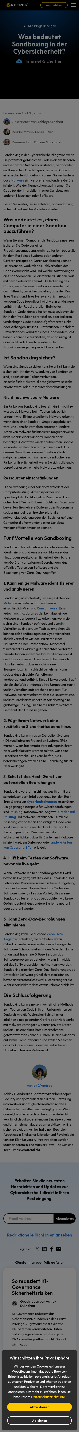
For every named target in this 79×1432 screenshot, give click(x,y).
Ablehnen (39, 1420)
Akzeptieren (39, 1407)
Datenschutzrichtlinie (48, 1397)
